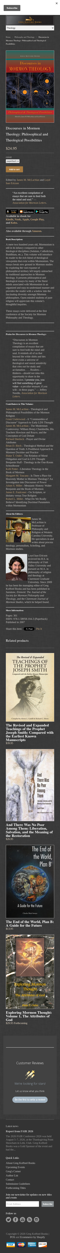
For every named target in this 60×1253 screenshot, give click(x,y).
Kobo (14, 222)
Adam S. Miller (14, 485)
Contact (10, 1179)
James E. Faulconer (16, 492)
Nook (18, 219)
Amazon (36, 231)
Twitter (8, 1219)
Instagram (36, 1219)
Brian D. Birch (14, 445)
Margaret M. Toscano (17, 475)
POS (12, 1237)
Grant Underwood (15, 419)
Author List (12, 1175)
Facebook (15, 1219)
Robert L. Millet (14, 498)
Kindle (9, 219)
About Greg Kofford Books (20, 1163)
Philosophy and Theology (24, 37)
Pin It (39, 628)
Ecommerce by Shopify (32, 1237)
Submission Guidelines (18, 1183)
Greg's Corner (13, 1171)
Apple (25, 219)
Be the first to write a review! (30, 1099)
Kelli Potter (12, 469)
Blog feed (29, 1219)
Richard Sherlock (15, 439)
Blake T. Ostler (14, 455)
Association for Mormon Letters (29, 202)
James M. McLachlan (28, 179)
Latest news (12, 1126)
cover (9, 157)
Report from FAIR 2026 (19, 1131)
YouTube (22, 1219)
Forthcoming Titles (16, 1188)
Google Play (37, 219)
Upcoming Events (15, 1167)
